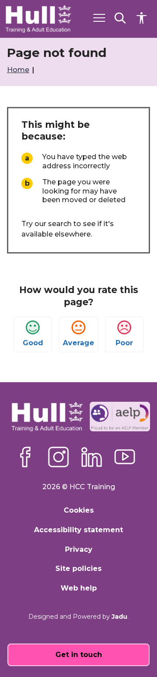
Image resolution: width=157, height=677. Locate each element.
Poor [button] (124, 343)
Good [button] (33, 343)
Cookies (79, 510)
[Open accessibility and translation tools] (141, 18)
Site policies (78, 568)
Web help (79, 588)
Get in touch (78, 654)
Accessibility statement (78, 530)
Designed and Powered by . (78, 616)
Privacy (78, 549)
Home (19, 70)
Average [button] (78, 343)
